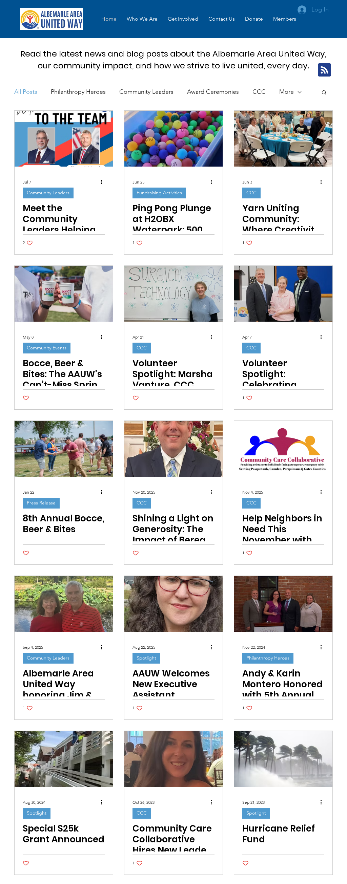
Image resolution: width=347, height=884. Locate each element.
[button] (142, 18)
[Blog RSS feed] (324, 70)
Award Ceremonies (213, 91)
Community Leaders (146, 91)
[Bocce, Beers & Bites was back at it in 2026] (64, 294)
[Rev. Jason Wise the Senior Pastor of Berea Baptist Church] (173, 449)
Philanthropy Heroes (78, 91)
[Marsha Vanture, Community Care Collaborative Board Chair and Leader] (173, 294)
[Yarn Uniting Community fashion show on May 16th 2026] (283, 139)
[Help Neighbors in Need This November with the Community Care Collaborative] (283, 449)
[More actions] (104, 182)
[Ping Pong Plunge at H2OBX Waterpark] (173, 139)
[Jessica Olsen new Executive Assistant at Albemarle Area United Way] (173, 604)
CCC (259, 91)
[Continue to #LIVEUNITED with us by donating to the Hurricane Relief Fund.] (283, 759)
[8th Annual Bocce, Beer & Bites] (64, 449)
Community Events (46, 348)
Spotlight (146, 658)
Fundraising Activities (159, 193)
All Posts (25, 91)
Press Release (41, 503)
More (286, 91)
